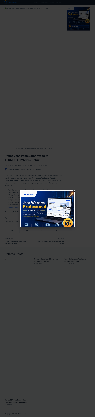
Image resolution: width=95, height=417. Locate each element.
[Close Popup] (74, 191)
